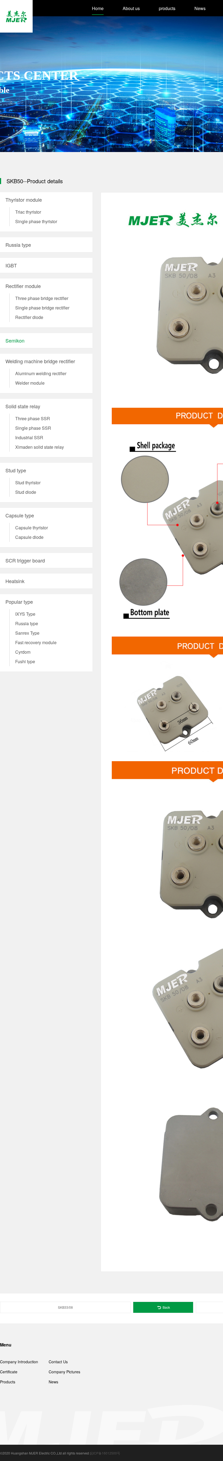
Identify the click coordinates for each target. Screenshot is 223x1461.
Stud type (15, 470)
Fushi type (25, 661)
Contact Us (58, 1361)
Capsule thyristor (31, 527)
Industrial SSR (29, 437)
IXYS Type (25, 614)
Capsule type (19, 515)
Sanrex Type (27, 633)
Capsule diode (29, 537)
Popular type (19, 601)
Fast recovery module (36, 642)
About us (131, 8)
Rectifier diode (29, 317)
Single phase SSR (33, 428)
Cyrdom (22, 652)
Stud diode (25, 492)
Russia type (18, 244)
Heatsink (14, 580)
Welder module (30, 383)
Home (98, 8)
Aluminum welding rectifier (40, 373)
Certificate (8, 1371)
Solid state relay (22, 406)
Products (7, 1381)
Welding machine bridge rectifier (40, 361)
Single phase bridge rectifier (42, 308)
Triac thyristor (28, 212)
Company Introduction (19, 1361)
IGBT (11, 265)
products (167, 8)
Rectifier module (23, 285)
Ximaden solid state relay (39, 447)
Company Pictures (64, 1371)
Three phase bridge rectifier (41, 298)
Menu (5, 1345)
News (200, 8)
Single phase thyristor (36, 221)
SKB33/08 (65, 1307)
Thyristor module (23, 199)
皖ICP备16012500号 (105, 1453)
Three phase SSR (32, 418)
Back (166, 1307)
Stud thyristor (28, 482)
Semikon (14, 340)
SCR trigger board (25, 560)
